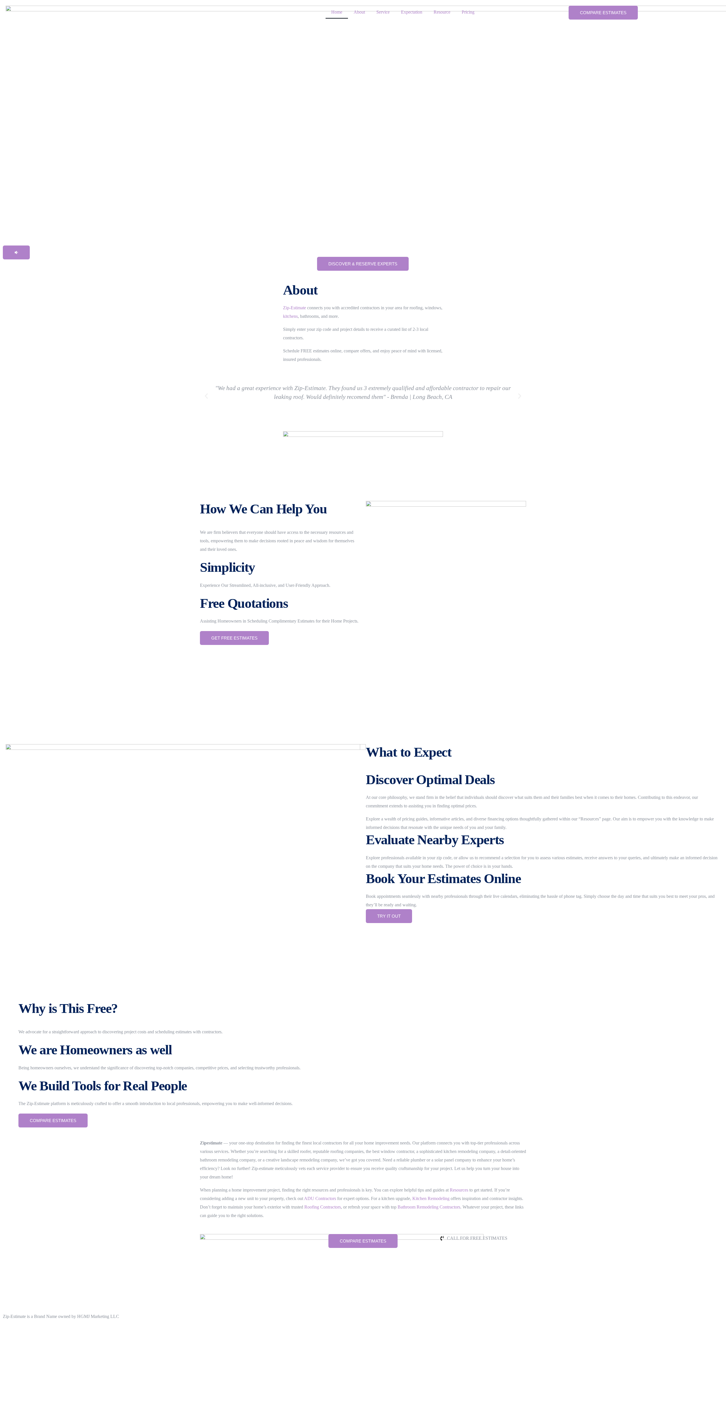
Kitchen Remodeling (430, 1198)
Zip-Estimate (294, 307)
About (359, 12)
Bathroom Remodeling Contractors (429, 1207)
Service (383, 12)
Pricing (468, 12)
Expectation (411, 12)
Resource (442, 12)
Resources (459, 1190)
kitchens (290, 316)
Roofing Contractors (322, 1207)
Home (336, 12)
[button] (16, 252)
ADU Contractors (320, 1198)
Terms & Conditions (22, 1330)
